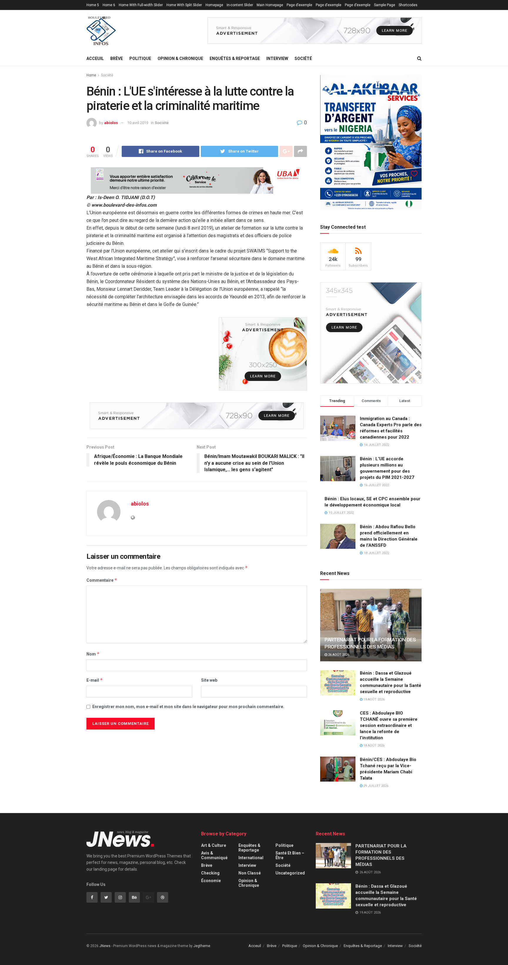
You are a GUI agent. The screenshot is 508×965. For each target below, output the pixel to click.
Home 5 (92, 5)
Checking (210, 873)
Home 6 (109, 5)
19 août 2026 (373, 699)
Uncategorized (290, 873)
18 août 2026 (373, 745)
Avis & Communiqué (214, 855)
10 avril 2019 (137, 123)
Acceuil (95, 58)
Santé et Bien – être (289, 855)
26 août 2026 (338, 655)
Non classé (249, 873)
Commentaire (101, 580)
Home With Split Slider (184, 5)
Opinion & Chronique (180, 58)
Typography (95, 15)
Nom (93, 654)
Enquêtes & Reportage (235, 58)
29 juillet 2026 (375, 786)
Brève (116, 58)
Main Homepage (270, 5)
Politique (140, 58)
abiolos (111, 123)
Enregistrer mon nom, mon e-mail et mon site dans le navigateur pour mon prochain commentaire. (188, 706)
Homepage (214, 5)
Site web (209, 680)
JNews (105, 946)
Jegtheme (201, 946)
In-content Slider (240, 5)
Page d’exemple (299, 5)
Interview (277, 58)
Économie (211, 880)
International (250, 857)
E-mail (94, 680)
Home (91, 75)
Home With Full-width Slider (141, 5)
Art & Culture (213, 845)
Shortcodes (408, 5)
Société (303, 58)
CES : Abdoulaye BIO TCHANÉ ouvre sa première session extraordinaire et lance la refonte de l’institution (388, 725)
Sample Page (384, 5)
